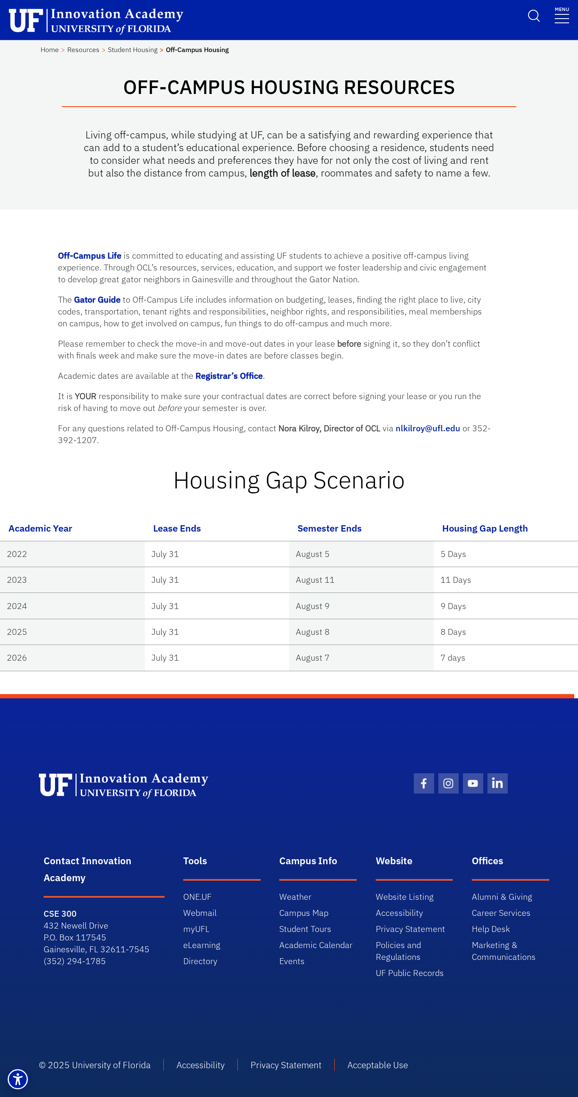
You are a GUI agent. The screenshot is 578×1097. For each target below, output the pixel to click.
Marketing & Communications (504, 950)
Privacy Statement (410, 928)
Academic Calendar (315, 945)
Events (292, 961)
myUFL (196, 928)
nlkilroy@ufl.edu (428, 428)
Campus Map (303, 912)
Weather (295, 896)
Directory (200, 961)
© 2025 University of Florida (95, 1065)
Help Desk (491, 928)
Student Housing (132, 49)
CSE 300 (60, 913)
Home (50, 49)
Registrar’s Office (229, 375)
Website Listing (405, 896)
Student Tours (305, 928)
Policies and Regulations (398, 950)
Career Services (501, 912)
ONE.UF (197, 896)
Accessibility (399, 912)
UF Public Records (410, 972)
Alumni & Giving (502, 896)
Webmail (200, 912)
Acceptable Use (377, 1065)
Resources (83, 49)
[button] (18, 1079)
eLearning (201, 945)
